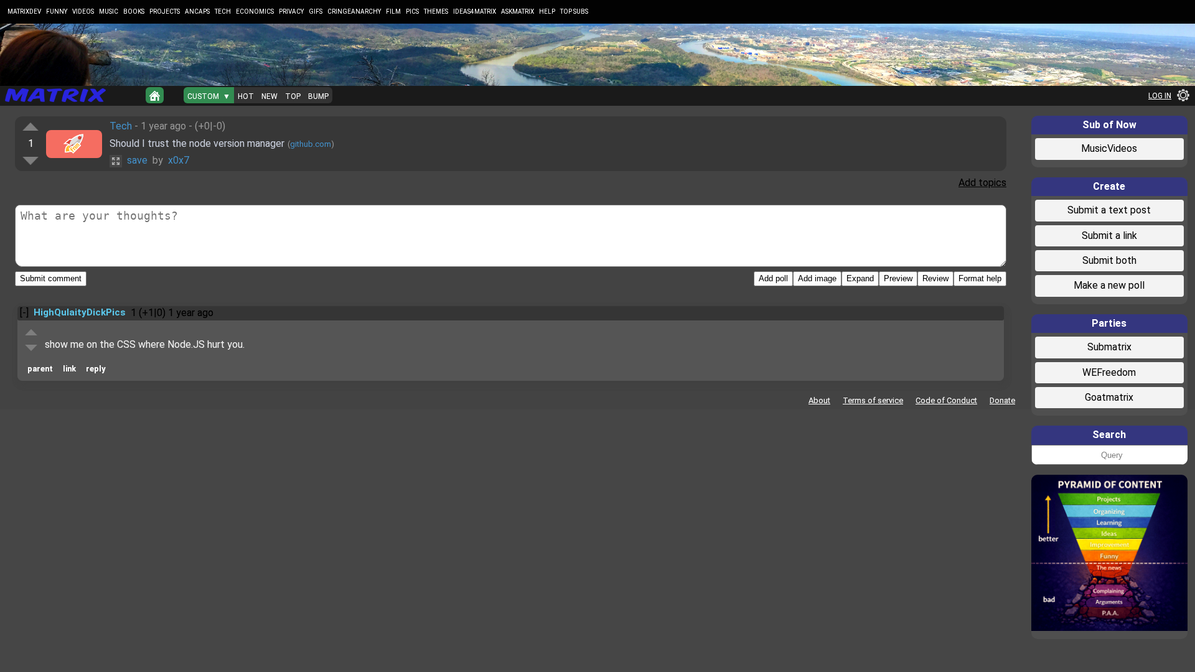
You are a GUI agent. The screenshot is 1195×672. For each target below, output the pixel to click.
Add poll (773, 278)
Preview (898, 278)
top (293, 96)
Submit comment (51, 278)
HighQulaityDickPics (80, 312)
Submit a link (1109, 235)
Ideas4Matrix (474, 11)
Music (108, 11)
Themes (436, 11)
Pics (412, 11)
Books (133, 11)
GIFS (315, 11)
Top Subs (574, 11)
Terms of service (873, 400)
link (69, 368)
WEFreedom (1109, 372)
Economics (255, 11)
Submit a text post (1109, 210)
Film (393, 11)
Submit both (1109, 260)
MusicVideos (1109, 148)
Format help (979, 278)
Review (935, 278)
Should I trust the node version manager (197, 143)
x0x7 (178, 160)
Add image (817, 278)
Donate (1002, 400)
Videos (83, 11)
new (269, 96)
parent (40, 368)
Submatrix (1109, 347)
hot (246, 96)
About (819, 400)
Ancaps (197, 11)
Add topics (982, 183)
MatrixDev (24, 11)
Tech (223, 11)
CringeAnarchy (354, 11)
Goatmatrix (1109, 397)
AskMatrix (517, 11)
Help (547, 11)
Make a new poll (1109, 285)
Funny (56, 11)
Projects (164, 11)
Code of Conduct (946, 400)
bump (318, 96)
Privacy (291, 11)
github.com (310, 144)
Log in (1159, 95)
